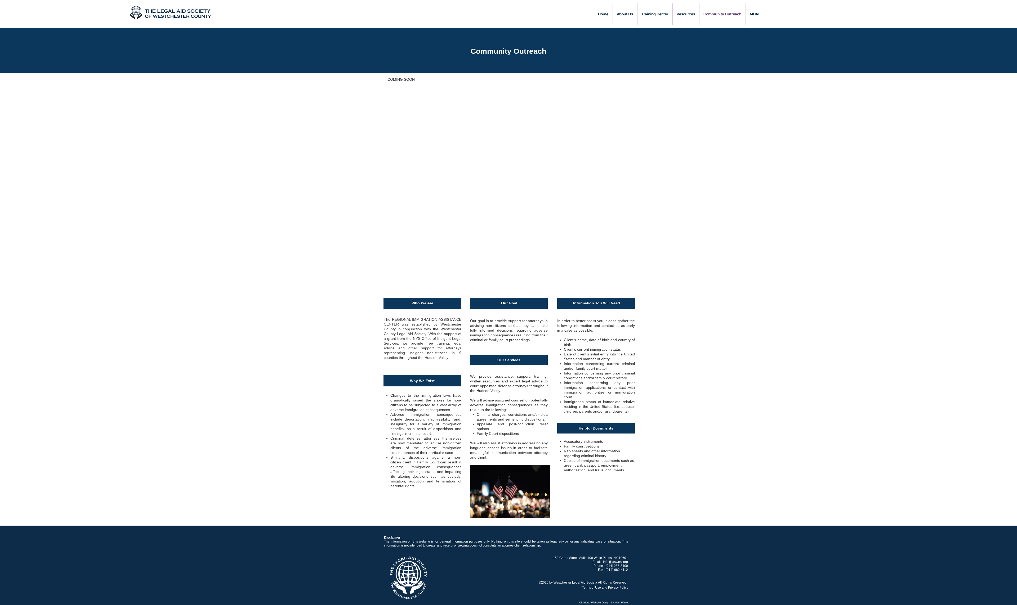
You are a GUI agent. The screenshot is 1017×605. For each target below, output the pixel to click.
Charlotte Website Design (594, 602)
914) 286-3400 (617, 566)
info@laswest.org (615, 562)
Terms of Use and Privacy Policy (605, 587)
